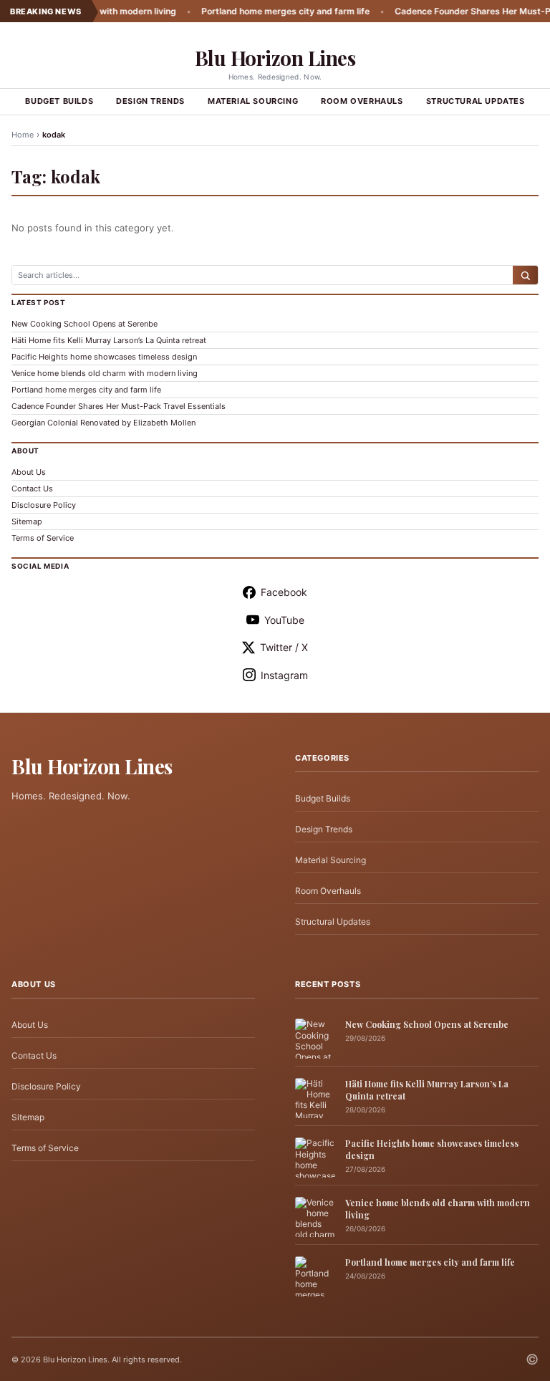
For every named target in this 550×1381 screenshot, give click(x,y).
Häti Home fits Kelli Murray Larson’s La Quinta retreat (108, 340)
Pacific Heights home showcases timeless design (104, 357)
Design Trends (150, 101)
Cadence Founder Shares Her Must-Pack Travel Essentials (118, 406)
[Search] (525, 275)
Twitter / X (284, 647)
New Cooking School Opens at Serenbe (84, 324)
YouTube (284, 620)
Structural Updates (475, 101)
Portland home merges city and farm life (262, 11)
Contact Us (32, 488)
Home (22, 135)
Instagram (284, 675)
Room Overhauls (361, 101)
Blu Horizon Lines (275, 57)
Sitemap (26, 521)
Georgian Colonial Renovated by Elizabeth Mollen (103, 423)
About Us (28, 472)
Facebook (284, 592)
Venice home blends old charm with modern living (104, 373)
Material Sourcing (253, 101)
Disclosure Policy (43, 505)
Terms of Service (42, 538)
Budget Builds (59, 101)
